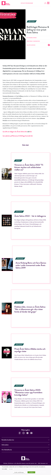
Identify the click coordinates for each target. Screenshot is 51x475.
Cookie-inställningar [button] (19, 472)
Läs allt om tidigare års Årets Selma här (15, 131)
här (31, 131)
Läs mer (11, 469)
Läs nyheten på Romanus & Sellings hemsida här (18, 136)
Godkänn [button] (31, 472)
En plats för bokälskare (27, 3)
